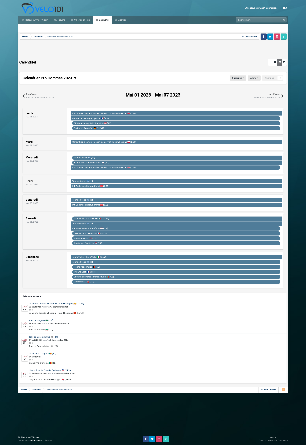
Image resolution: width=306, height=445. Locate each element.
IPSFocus (34, 437)
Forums (61, 20)
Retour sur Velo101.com (36, 20)
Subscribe (237, 78)
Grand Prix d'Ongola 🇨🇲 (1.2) (42, 353)
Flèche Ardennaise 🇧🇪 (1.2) (87, 267)
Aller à (253, 78)
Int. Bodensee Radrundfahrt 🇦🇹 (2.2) (91, 162)
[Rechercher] (284, 19)
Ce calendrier (271, 20)
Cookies (48, 440)
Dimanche (32, 256)
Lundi (29, 113)
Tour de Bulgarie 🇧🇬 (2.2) (41, 320)
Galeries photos (82, 20)
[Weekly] (279, 62)
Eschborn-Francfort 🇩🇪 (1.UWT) (89, 128)
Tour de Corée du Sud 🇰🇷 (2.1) (43, 337)
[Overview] (270, 62)
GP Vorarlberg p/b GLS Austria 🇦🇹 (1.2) (92, 123)
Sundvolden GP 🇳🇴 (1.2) (85, 238)
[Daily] (284, 62)
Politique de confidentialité (30, 440)
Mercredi (32, 157)
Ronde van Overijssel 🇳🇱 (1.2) (88, 243)
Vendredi (32, 199)
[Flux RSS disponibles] (283, 390)
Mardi (29, 141)
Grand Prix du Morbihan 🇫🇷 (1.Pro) (90, 233)
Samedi (31, 218)
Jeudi (29, 181)
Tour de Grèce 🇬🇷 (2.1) (84, 157)
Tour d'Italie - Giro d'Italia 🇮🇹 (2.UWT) (91, 218)
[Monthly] (275, 62)
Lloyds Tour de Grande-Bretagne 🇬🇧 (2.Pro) (50, 370)
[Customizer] (284, 8)
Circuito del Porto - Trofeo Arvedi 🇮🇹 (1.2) (94, 277)
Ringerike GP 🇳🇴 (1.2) (84, 281)
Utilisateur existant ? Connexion (261, 8)
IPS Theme (22, 437)
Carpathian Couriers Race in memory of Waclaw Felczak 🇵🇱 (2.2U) (104, 113)
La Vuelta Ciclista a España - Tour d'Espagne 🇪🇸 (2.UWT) (56, 303)
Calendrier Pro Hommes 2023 (48, 78)
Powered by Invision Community (273, 440)
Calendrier (103, 20)
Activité (122, 20)
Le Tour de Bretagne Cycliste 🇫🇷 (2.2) (90, 118)
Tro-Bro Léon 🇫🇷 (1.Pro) (85, 272)
